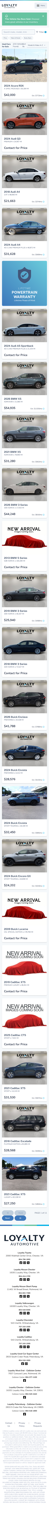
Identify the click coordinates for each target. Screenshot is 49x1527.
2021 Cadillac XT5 (14, 1088)
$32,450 (9, 832)
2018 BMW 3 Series (15, 664)
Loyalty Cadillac (24, 1337)
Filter (42, 32)
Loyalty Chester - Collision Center (24, 1387)
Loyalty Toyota (24, 1252)
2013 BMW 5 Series (15, 557)
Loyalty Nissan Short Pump (24, 1286)
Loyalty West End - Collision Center (24, 1370)
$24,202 (9, 885)
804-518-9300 (24, 1310)
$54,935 (9, 408)
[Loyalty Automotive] (10, 6)
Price (5, 38)
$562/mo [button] (37, 462)
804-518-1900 (24, 1360)
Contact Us (8, 1424)
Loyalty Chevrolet (24, 1320)
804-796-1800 (24, 1259)
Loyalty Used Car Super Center (24, 1353)
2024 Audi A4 (12, 244)
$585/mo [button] (37, 833)
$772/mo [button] (37, 95)
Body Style (27, 38)
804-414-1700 (24, 1276)
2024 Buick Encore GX (17, 876)
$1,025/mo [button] (36, 408)
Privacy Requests (37, 1424)
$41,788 (9, 726)
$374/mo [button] (37, 201)
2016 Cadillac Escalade (17, 1141)
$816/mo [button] (37, 515)
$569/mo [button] (37, 254)
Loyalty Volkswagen (24, 1303)
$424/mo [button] (37, 886)
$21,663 (9, 201)
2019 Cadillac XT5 (15, 982)
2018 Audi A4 (12, 191)
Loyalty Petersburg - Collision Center (24, 1404)
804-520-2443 (31, 1394)
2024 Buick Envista (15, 770)
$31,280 (9, 461)
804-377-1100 (31, 1377)
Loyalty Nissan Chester (24, 1269)
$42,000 (9, 95)
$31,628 (9, 254)
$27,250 (9, 1203)
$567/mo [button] (37, 1098)
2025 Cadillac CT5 (15, 1035)
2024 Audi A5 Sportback (18, 345)
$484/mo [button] (37, 1204)
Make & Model (15, 38)
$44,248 (9, 514)
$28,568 (9, 1150)
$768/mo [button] (37, 727)
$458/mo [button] (37, 621)
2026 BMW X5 (12, 398)
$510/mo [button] (37, 780)
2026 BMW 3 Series (16, 504)
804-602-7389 (24, 1293)
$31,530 (9, 1097)
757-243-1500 (24, 1327)
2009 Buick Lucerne (16, 929)
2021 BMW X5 (12, 451)
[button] (24, 53)
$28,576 (9, 779)
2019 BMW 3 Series (15, 610)
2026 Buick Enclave (16, 716)
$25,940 (9, 620)
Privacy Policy (22, 1424)
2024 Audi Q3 (12, 138)
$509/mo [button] (37, 1151)
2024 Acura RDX (14, 85)
